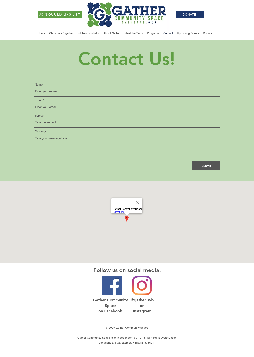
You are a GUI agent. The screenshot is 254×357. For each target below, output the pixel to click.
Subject (39, 115)
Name (39, 84)
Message (41, 131)
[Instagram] (142, 285)
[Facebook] (112, 285)
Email (38, 100)
